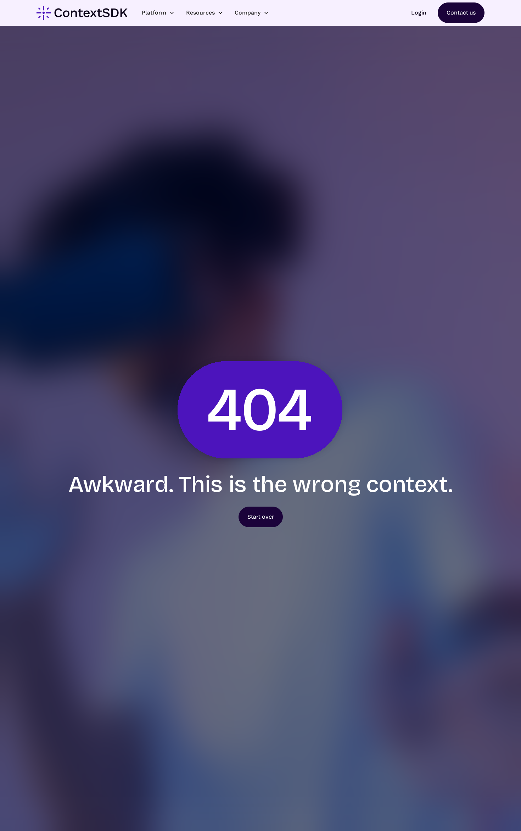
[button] (158, 13)
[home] (82, 13)
